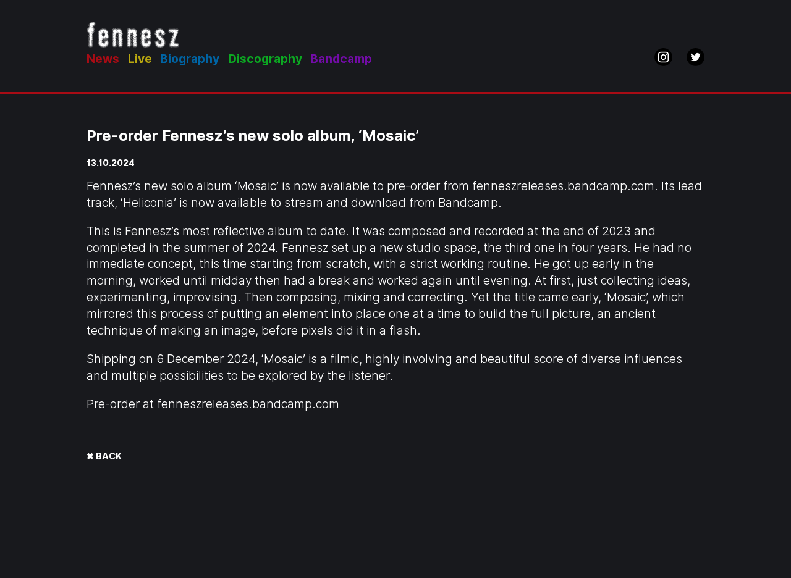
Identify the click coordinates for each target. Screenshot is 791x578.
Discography (265, 59)
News (103, 59)
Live (140, 59)
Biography (189, 59)
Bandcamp (341, 59)
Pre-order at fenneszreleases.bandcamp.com (213, 404)
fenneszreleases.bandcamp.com (563, 186)
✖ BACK (104, 456)
